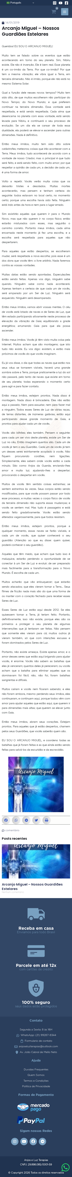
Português (15, 2)
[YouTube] (60, 3)
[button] (6, 820)
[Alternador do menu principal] (64, 11)
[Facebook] (66, 3)
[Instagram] (54, 3)
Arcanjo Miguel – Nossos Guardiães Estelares (32, 886)
